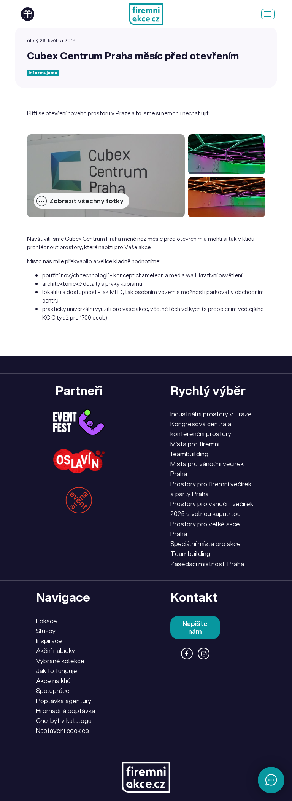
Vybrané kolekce (60, 661)
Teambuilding (190, 553)
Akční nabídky (55, 650)
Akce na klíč (53, 680)
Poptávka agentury (63, 700)
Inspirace (49, 640)
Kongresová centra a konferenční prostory (200, 428)
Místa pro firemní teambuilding (194, 449)
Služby (46, 630)
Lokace (46, 621)
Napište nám (195, 627)
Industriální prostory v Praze (211, 414)
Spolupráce (53, 690)
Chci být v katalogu (64, 720)
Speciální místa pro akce (205, 543)
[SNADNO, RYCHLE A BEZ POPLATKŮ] (145, 14)
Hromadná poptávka (65, 710)
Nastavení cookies (62, 730)
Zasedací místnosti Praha (207, 564)
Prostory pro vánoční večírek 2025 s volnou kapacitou (211, 508)
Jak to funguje (56, 670)
